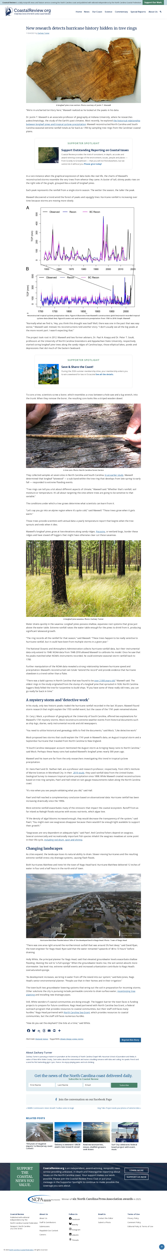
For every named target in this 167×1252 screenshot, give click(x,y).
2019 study (78, 772)
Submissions (44, 1226)
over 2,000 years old (104, 680)
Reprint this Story (130, 1040)
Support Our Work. (153, 2)
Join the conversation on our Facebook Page (85, 1099)
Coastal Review (9, 2)
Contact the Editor (105, 1218)
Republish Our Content (48, 1230)
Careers (42, 1234)
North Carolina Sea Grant (77, 1012)
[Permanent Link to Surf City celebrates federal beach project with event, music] (125, 1132)
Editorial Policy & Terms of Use (140, 1226)
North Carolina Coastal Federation (24, 1223)
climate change (65, 1039)
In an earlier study (114, 475)
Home (79, 11)
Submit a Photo (104, 1222)
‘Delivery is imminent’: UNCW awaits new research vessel (67, 1145)
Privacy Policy (133, 1218)
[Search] (161, 11)
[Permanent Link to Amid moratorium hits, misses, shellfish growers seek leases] (96, 1132)
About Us (153, 11)
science (74, 1039)
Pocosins (100, 531)
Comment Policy (134, 1222)
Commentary (121, 11)
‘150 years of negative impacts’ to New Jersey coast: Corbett (39, 1146)
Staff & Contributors (47, 1222)
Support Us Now (136, 1177)
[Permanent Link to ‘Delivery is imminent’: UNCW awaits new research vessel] (68, 1132)
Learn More (136, 1170)
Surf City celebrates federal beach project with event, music (124, 1147)
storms (80, 1039)
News (86, 11)
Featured (38, 1039)
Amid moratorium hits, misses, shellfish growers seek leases (94, 1147)
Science (108, 11)
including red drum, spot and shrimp (63, 839)
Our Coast (97, 11)
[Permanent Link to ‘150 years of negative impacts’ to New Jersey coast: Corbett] (39, 1131)
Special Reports (138, 11)
